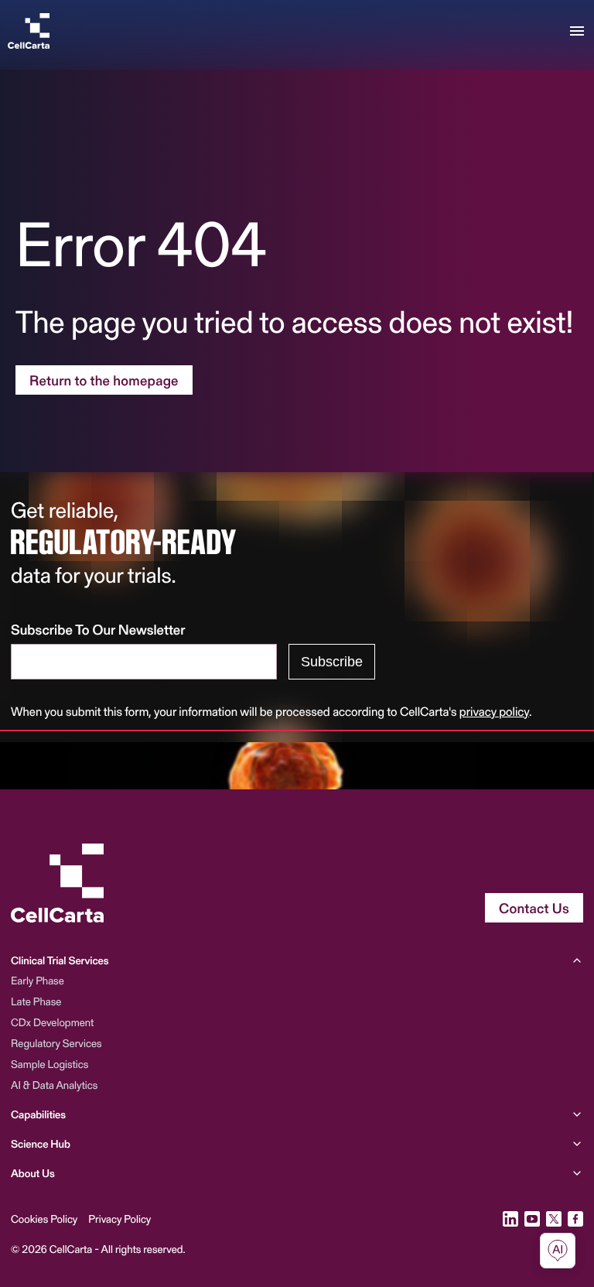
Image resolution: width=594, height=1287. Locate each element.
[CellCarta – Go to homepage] (57, 883)
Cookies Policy (44, 1219)
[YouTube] (532, 1219)
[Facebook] (575, 1219)
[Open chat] (557, 1250)
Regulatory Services (56, 1042)
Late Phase (36, 1001)
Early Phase (37, 980)
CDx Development (52, 1022)
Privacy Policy (119, 1219)
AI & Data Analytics (54, 1084)
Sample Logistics (49, 1063)
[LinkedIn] (510, 1219)
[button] (297, 963)
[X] (554, 1219)
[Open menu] (577, 31)
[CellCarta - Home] (29, 31)
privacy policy (494, 711)
